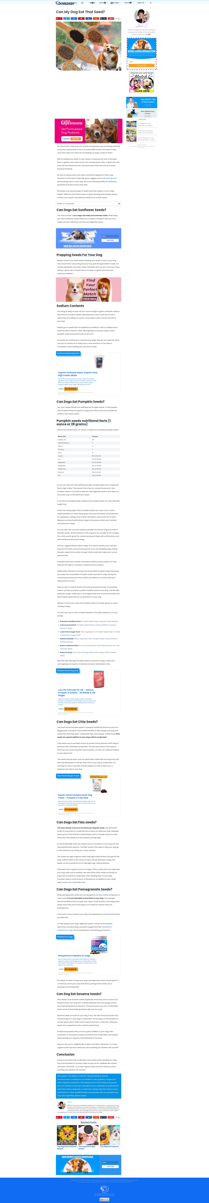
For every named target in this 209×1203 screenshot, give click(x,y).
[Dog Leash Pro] (67, 3)
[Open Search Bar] (150, 3)
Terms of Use (104, 1195)
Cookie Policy (112, 1195)
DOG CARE (102, 3)
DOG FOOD (128, 3)
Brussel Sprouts (110, 178)
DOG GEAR (115, 3)
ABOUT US (141, 3)
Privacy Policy (97, 1195)
